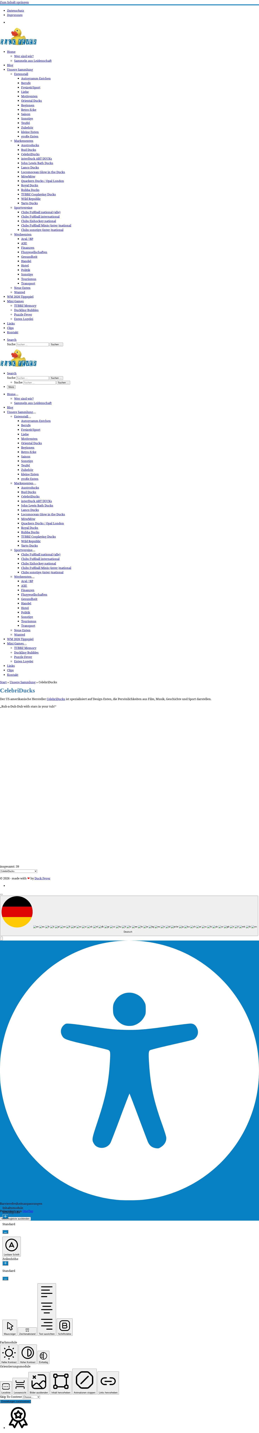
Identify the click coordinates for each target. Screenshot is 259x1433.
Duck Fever (42, 878)
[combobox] (129, 916)
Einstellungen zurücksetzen (15, 1401)
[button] (1, 938)
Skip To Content (11, 1397)
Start (3, 682)
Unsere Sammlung (23, 682)
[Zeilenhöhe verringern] (5, 1278)
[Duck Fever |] (18, 44)
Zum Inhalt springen (14, 2)
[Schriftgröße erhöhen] (5, 1216)
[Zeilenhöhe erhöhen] (5, 1263)
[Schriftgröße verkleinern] (5, 1232)
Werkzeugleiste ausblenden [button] (15, 1218)
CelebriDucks (56, 699)
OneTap (28, 1211)
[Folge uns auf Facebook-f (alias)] (10, 22)
